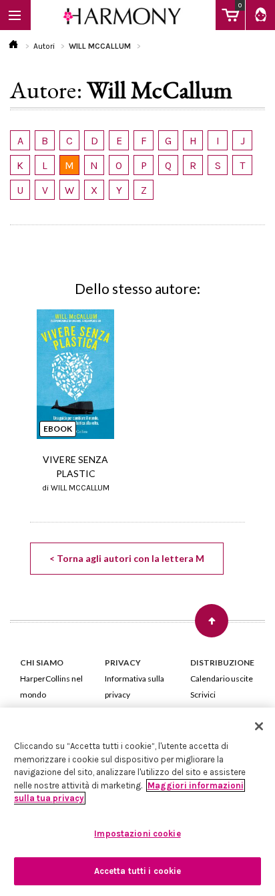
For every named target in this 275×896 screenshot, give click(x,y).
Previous (32, 373)
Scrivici (203, 695)
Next (242, 373)
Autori (44, 46)
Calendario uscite (221, 679)
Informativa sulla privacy (134, 687)
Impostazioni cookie (137, 834)
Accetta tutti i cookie (138, 871)
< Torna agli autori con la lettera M (126, 558)
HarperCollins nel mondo (51, 687)
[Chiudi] (259, 726)
